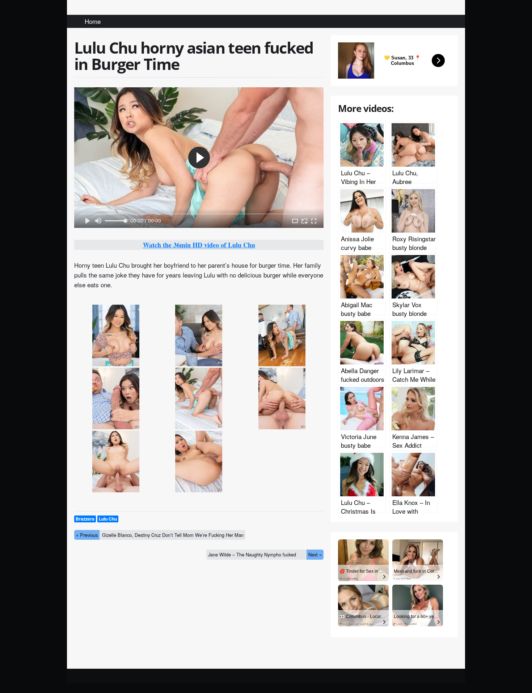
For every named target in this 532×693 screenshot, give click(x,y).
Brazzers (85, 518)
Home (93, 21)
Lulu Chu (108, 518)
